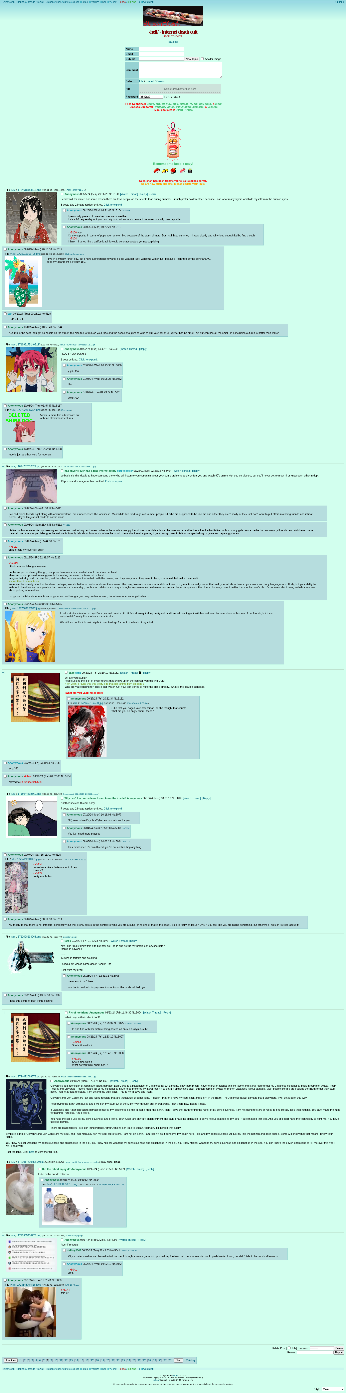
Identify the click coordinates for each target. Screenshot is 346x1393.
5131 (116, 672)
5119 (48, 313)
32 (170, 1360)
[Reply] (144, 194)
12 (66, 1360)
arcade (31, 2)
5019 (178, 798)
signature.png (69, 937)
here (31, 1151)
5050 (119, 365)
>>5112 (13, 546)
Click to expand (113, 204)
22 (118, 1360)
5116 (118, 226)
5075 (105, 940)
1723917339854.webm (31, 1161)
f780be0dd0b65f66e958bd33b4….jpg (79, 1077)
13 (71, 1360)
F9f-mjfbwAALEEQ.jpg (137, 703)
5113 (59, 541)
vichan (176, 1375)
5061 (118, 392)
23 (123, 1360)
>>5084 (37, 864)
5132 (121, 698)
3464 (168, 470)
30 (159, 1360)
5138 (59, 448)
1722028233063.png (29, 936)
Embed (150, 81)
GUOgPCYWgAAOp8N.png (112, 1184)
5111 (58, 508)
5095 (121, 1023)
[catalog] (173, 41)
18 (97, 1360)
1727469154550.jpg (91, 703)
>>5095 (76, 1042)
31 (165, 1360)
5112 (59, 524)
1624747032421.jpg (29, 466)
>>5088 (134, 1251)
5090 (96, 1179)
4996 (114, 1239)
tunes (58, 2)
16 (86, 1360)
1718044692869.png (29, 793)
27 (144, 1360)
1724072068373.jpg (29, 1076)
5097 (121, 1036)
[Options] (339, 2)
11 (61, 1360)
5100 (116, 194)
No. (111, 194)
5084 (118, 841)
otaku (85, 2)
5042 (119, 1263)
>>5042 (125, 1251)
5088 (58, 1280)
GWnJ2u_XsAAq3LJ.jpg (74, 859)
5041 (117, 1250)
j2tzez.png (66, 410)
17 (92, 1360)
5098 (121, 1053)
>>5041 (72, 1269)
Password (303, 1348)
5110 (58, 854)
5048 (115, 348)
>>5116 (152, 194)
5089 (122, 1169)
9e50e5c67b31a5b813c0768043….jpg (77, 609)
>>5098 (137, 1023)
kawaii (40, 2)
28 (149, 1360)
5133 (57, 762)
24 (128, 1360)
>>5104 (72, 238)
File (141, 81)
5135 (59, 604)
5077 (118, 814)
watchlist (148, 2)
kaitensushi (9, 2)
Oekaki (160, 81)
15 (81, 1360)
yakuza (95, 2)
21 (113, 1360)
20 (107, 1360)
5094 (139, 1012)
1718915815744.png (75, 190)
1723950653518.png (65, 1184)
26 (139, 1360)
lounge (22, 2)
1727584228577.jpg (28, 608)
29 (154, 1360)
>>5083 (37, 873)
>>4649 (13, 563)
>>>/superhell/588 (30, 781)
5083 (118, 828)
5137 (59, 405)
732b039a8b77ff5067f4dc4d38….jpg (78, 466)
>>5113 (66, 525)
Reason (291, 1352)
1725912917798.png (28, 253)
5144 (59, 327)
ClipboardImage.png (74, 254)
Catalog (190, 1360)
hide (13, 190)
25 (133, 1360)
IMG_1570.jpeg (72, 1285)
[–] (3, 189)
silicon (75, 2)
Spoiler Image (213, 59)
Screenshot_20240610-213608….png (81, 794)
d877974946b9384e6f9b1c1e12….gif (77, 345)
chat (115, 2)
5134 (68, 776)
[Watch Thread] (129, 194)
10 (55, 1360)
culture (67, 2)
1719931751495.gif (29, 344)
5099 (57, 995)
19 (102, 1360)
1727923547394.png (28, 409)
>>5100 (72, 232)
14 (76, 1360)
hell (104, 2)
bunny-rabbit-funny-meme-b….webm (82, 1162)
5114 (59, 919)
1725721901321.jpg (28, 859)
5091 (106, 1080)
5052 (119, 378)
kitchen (50, 2)
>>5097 (128, 1023)
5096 (116, 975)
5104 (119, 210)
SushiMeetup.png (73, 1236)
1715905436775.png (29, 1235)
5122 (57, 557)
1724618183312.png (29, 189)
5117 (59, 249)
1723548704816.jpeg (29, 1284)
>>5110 (126, 828)
